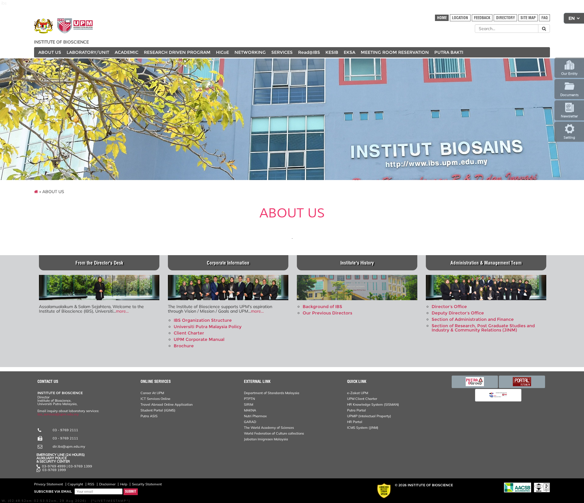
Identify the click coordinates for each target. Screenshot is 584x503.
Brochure (184, 346)
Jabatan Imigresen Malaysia (266, 439)
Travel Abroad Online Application (167, 404)
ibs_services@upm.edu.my (58, 414)
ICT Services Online (155, 399)
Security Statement (147, 484)
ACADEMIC (126, 52)
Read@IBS (309, 52)
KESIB (331, 52)
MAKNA (250, 410)
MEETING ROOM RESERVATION (395, 52)
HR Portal (354, 422)
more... (122, 311)
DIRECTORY (505, 18)
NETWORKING (250, 52)
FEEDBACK (482, 18)
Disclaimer (107, 484)
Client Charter (189, 333)
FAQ (544, 18)
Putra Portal (356, 410)
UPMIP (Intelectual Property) (369, 416)
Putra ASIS (149, 416)
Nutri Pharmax (255, 416)
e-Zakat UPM (357, 393)
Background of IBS (322, 306)
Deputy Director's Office (458, 313)
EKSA (349, 52)
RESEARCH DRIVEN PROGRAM (177, 52)
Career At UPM (152, 393)
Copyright (75, 484)
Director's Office (449, 306)
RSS (91, 484)
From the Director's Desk (99, 263)
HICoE (222, 52)
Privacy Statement (48, 484)
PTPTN (249, 399)
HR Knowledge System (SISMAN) (373, 404)
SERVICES (282, 52)
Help (123, 484)
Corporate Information (228, 263)
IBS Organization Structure (203, 320)
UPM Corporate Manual (199, 339)
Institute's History (357, 263)
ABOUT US (49, 52)
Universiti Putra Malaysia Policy (208, 326)
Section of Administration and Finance (473, 319)
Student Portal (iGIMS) (158, 410)
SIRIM (248, 404)
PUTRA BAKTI (448, 52)
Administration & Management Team (486, 263)
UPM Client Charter (362, 399)
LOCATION (460, 18)
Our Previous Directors (327, 313)
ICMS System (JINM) (362, 427)
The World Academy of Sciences (269, 427)
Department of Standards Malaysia (271, 393)
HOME (442, 18)
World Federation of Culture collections (274, 433)
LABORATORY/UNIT (88, 52)
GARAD (250, 422)
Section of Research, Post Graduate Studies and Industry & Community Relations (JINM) (483, 328)
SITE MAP (528, 18)
